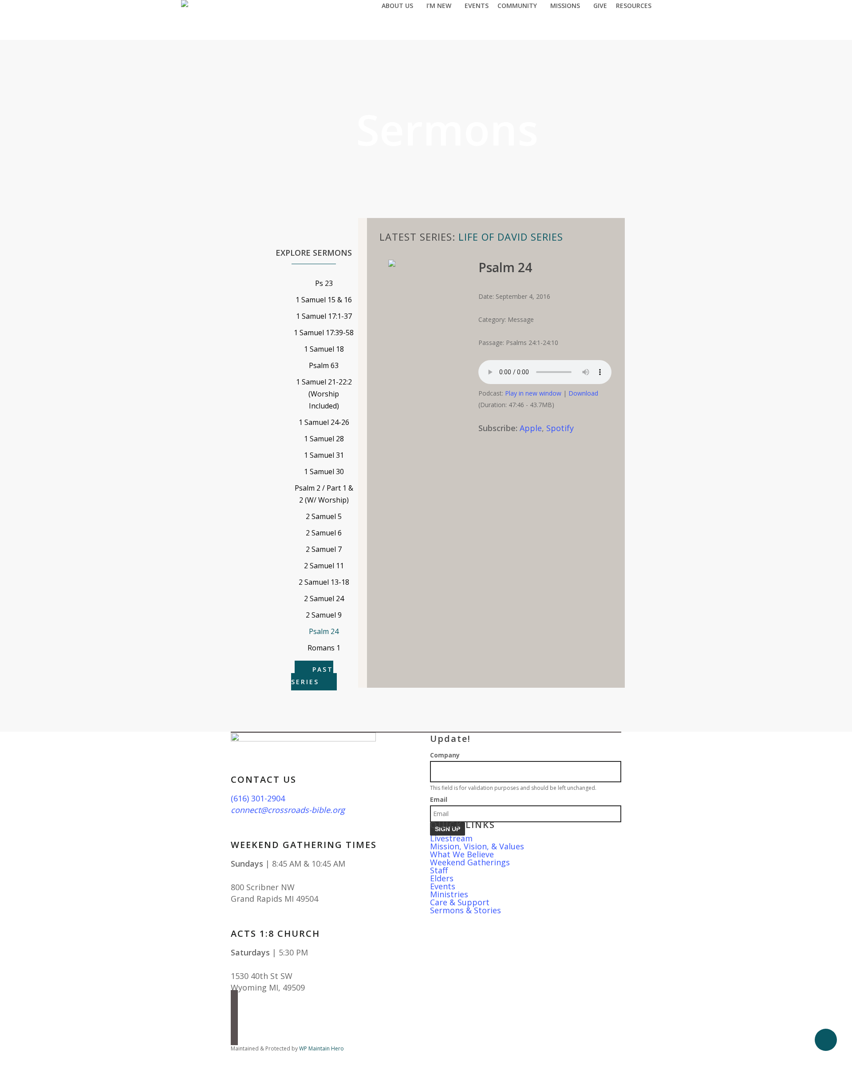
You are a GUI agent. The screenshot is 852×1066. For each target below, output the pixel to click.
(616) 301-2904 (258, 798)
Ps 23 (324, 283)
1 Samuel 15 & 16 (324, 300)
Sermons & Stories (465, 910)
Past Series (312, 675)
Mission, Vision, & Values (477, 846)
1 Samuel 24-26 (324, 422)
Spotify (560, 428)
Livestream (451, 838)
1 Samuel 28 (324, 439)
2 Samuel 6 (324, 533)
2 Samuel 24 (324, 598)
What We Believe (462, 854)
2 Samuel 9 (324, 615)
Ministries (449, 894)
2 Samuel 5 (324, 516)
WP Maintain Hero (321, 1048)
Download (583, 393)
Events (442, 886)
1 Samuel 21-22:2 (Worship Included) (324, 394)
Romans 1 (324, 648)
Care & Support (459, 902)
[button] (426, 1060)
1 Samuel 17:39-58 (324, 332)
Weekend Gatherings (470, 862)
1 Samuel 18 (324, 349)
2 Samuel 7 (324, 549)
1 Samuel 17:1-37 (324, 316)
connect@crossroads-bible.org (288, 809)
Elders (442, 878)
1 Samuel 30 (324, 471)
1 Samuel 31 (324, 455)
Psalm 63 (324, 365)
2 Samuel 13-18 (324, 582)
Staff (439, 870)
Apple (531, 428)
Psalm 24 (324, 631)
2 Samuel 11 (324, 566)
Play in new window (533, 393)
